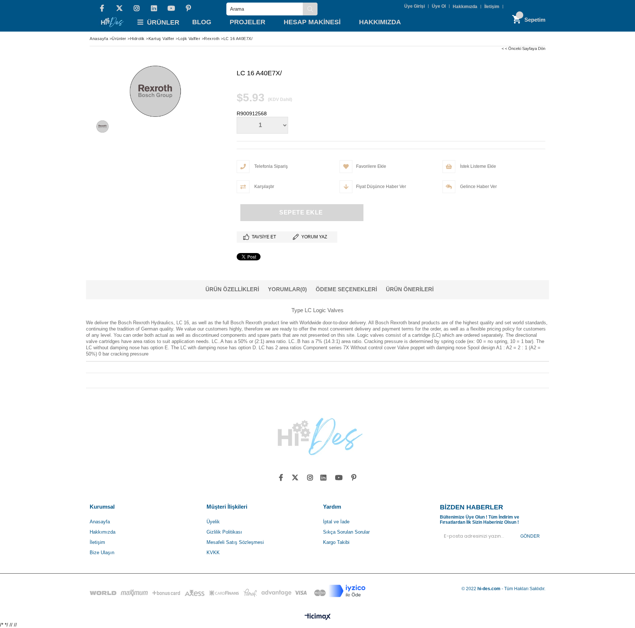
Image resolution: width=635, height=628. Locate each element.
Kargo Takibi (336, 542)
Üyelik (213, 521)
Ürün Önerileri (410, 289)
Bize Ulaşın (102, 552)
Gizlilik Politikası (224, 532)
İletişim (491, 6)
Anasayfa (100, 521)
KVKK (213, 552)
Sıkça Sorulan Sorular (346, 532)
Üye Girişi (414, 6)
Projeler (247, 22)
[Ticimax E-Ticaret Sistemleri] (318, 617)
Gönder (530, 536)
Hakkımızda (465, 6)
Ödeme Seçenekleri (346, 289)
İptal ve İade (336, 521)
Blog (201, 22)
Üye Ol (439, 6)
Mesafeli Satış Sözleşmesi (235, 542)
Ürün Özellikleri (232, 289)
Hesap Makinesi (312, 22)
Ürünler (163, 22)
